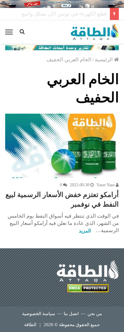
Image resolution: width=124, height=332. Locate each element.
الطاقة (30, 324)
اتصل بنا (71, 313)
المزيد (85, 231)
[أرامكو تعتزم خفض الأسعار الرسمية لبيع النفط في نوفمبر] (62, 146)
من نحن (94, 313)
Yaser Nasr (106, 185)
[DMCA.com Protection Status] (87, 289)
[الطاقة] (95, 32)
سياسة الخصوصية (38, 313)
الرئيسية (104, 59)
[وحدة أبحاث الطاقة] (62, 47)
